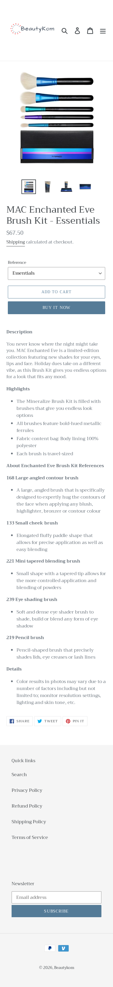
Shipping (15, 242)
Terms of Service (30, 837)
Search (19, 775)
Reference (17, 262)
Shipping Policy (29, 822)
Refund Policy (27, 806)
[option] (28, 186)
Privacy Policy (27, 790)
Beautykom (64, 967)
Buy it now (56, 307)
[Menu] (102, 30)
